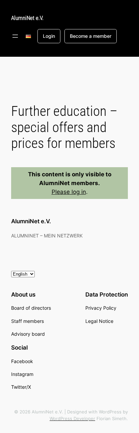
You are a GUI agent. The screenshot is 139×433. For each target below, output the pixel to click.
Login (49, 36)
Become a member (90, 36)
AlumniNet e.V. (27, 18)
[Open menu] (15, 36)
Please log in (69, 191)
